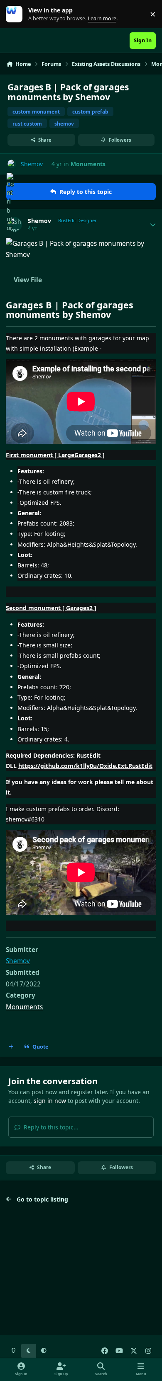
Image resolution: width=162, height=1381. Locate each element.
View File (28, 280)
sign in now (50, 1101)
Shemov (39, 221)
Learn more (16, 14)
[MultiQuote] (11, 1047)
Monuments (88, 164)
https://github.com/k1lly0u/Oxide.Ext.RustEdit (85, 766)
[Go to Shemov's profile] (11, 164)
